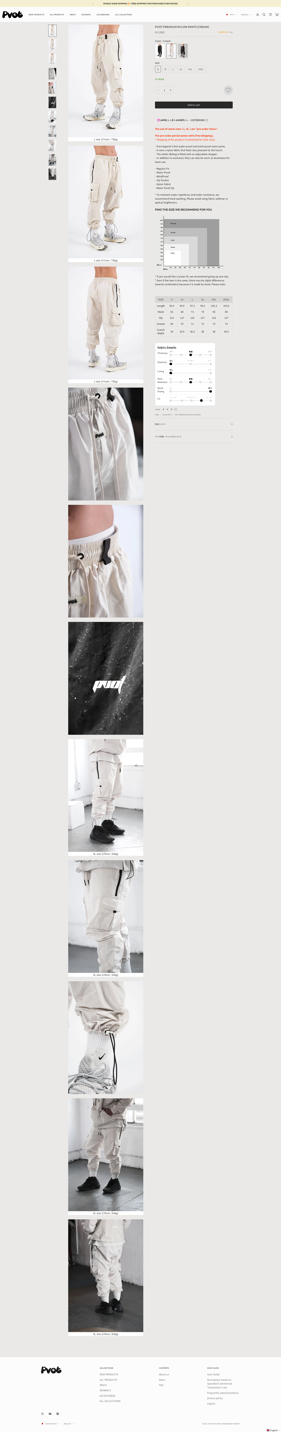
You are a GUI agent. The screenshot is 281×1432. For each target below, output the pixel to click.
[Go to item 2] (52, 45)
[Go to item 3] (52, 59)
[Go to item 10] (52, 160)
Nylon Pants (167, 415)
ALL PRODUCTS (57, 14)
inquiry (211, 1403)
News (162, 1379)
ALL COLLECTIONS (123, 14)
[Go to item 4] (52, 74)
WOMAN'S (86, 14)
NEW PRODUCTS (36, 14)
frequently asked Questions (222, 1392)
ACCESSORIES (103, 14)
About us (164, 1374)
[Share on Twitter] (167, 409)
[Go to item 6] (52, 102)
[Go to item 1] (52, 31)
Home (157, 415)
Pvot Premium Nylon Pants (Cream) (188, 415)
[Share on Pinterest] (171, 409)
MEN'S (73, 14)
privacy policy (215, 1398)
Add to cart (194, 104)
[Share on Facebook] (163, 409)
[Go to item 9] (52, 146)
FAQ (161, 1385)
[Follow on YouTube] (50, 1413)
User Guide (213, 1374)
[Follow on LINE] (57, 1413)
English (245, 14)
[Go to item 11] (52, 174)
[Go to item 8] (52, 131)
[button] (273, 1430)
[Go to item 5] (52, 88)
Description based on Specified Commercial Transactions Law (219, 1383)
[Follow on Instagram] (42, 1413)
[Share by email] (175, 409)
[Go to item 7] (52, 117)
